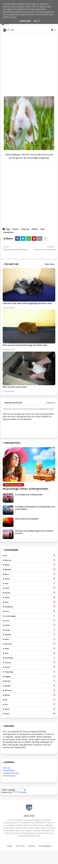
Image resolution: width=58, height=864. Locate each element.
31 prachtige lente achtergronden (29, 494)
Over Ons (20, 846)
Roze (30, 653)
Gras (42, 229)
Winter (30, 695)
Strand (30, 667)
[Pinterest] (34, 238)
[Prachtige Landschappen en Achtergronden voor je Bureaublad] (8, 510)
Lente (30, 620)
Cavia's (15, 229)
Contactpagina (9, 775)
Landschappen (30, 616)
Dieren (35, 229)
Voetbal (30, 686)
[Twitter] (23, 238)
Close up (25, 229)
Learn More (25, 21)
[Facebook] (17, 238)
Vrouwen (30, 690)
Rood (30, 648)
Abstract (30, 560)
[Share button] (45, 238)
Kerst (30, 611)
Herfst (30, 597)
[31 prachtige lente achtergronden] (8, 498)
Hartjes (30, 592)
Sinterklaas (30, 658)
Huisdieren (8, 232)
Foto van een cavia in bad (14, 387)
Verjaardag (30, 672)
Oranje (30, 630)
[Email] (39, 238)
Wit (30, 699)
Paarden (30, 634)
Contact (31, 846)
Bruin (30, 574)
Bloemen (30, 569)
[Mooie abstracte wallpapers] (8, 522)
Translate (22, 792)
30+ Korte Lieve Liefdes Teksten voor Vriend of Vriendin (34, 532)
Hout (30, 602)
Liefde (30, 625)
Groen (30, 588)
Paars (30, 639)
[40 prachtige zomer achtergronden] (29, 464)
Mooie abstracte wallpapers (27, 519)
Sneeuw (30, 662)
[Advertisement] (29, 64)
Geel (30, 583)
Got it (37, 21)
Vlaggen (30, 676)
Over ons (7, 768)
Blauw (30, 564)
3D (30, 555)
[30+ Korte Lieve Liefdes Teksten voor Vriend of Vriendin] (8, 534)
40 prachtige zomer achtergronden (25, 488)
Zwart (30, 713)
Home (9, 846)
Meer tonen (49, 264)
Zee (30, 704)
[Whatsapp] (28, 238)
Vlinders (30, 681)
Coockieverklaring (11, 773)
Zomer (30, 709)
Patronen (30, 644)
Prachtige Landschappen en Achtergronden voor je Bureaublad (35, 507)
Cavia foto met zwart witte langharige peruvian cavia (27, 303)
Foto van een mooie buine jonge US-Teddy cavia (25, 345)
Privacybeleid (9, 770)
